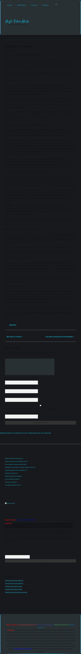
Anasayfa (9, 5)
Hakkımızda (45, 5)
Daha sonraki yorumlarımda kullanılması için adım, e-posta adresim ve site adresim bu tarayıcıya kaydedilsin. (34, 408)
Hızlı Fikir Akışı (17, 21)
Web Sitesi (8, 396)
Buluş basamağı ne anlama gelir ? (14, 458)
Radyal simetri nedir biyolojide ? (13, 476)
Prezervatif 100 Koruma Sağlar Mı (14, 580)
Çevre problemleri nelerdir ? (12, 479)
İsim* (6, 379)
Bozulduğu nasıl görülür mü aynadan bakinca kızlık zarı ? (20, 467)
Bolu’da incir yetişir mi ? (11, 473)
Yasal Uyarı (34, 5)
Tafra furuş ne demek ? (11, 482)
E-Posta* (7, 387)
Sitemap (48, 433)
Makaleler (12, 325)
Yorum (6, 357)
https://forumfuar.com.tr (8, 433)
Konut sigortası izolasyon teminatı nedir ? (16, 464)
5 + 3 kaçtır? (8, 413)
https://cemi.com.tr (22, 433)
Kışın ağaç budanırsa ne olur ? (13, 485)
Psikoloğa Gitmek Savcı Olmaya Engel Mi (16, 592)
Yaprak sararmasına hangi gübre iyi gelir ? (16, 461)
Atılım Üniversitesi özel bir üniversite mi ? (16, 470)
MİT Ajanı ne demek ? (15, 337)
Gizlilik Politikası (21, 5)
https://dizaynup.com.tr (37, 433)
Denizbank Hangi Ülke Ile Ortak (13, 586)
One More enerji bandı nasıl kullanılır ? (60, 337)
